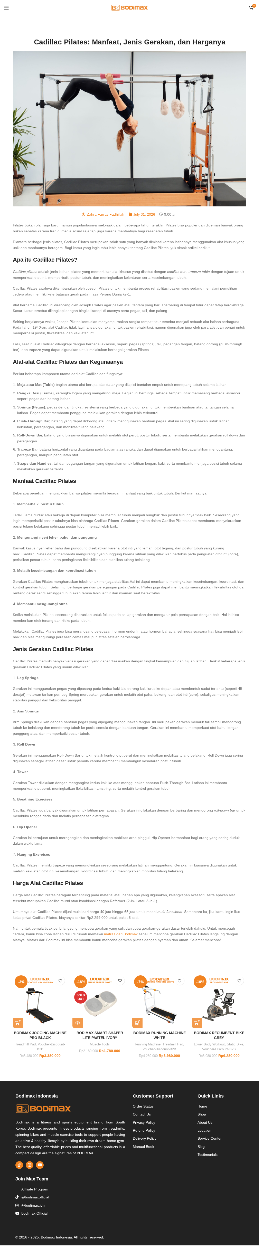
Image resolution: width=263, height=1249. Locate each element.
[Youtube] (40, 1165)
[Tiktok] (19, 1165)
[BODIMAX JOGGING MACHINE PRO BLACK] (40, 1001)
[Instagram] (29, 1165)
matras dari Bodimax (121, 934)
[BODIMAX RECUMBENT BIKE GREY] (219, 1001)
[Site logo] (129, 7)
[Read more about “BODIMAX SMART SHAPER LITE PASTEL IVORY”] (77, 1023)
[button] (18, 1023)
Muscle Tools (100, 1044)
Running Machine (148, 1044)
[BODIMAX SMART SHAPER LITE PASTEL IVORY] (99, 1001)
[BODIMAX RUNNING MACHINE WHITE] (159, 1001)
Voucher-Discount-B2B (159, 1049)
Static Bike (235, 1044)
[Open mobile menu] (6, 8)
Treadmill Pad (25, 1044)
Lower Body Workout (209, 1044)
